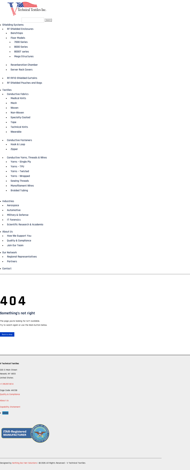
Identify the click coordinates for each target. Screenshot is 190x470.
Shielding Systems (13, 25)
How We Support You (19, 236)
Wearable (16, 132)
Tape (13, 122)
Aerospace (13, 205)
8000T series (21, 51)
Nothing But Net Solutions (24, 462)
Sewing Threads (20, 181)
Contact (7, 268)
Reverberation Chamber (24, 65)
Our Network (9, 252)
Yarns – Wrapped (20, 176)
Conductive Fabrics (18, 94)
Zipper (14, 149)
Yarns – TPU (17, 166)
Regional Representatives (22, 257)
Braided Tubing (19, 190)
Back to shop (7, 334)
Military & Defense (17, 215)
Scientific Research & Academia (25, 224)
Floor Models (18, 38)
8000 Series (21, 47)
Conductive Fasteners (19, 140)
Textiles (7, 90)
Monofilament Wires (22, 186)
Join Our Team (15, 245)
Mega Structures (24, 56)
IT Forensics (14, 220)
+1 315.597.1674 (6, 383)
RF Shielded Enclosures (20, 29)
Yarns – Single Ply (21, 162)
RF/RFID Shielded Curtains (22, 78)
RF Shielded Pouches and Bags (24, 83)
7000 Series (21, 42)
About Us (7, 232)
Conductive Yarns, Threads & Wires (27, 157)
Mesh (14, 103)
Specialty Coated (20, 117)
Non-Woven (17, 112)
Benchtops (17, 33)
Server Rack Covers (22, 69)
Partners (12, 261)
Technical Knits (19, 127)
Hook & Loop (18, 144)
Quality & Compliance (19, 240)
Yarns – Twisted (20, 171)
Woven (14, 108)
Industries (8, 201)
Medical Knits (18, 98)
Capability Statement (10, 406)
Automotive (14, 210)
